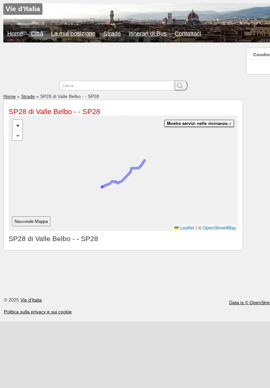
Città (37, 33)
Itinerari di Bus (148, 33)
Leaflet (186, 227)
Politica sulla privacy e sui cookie (38, 311)
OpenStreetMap (219, 227)
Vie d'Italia (31, 300)
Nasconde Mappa (31, 221)
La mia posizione (73, 33)
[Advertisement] (123, 62)
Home (15, 33)
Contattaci (188, 33)
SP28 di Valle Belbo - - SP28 (54, 112)
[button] (17, 125)
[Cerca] (181, 85)
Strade (112, 33)
